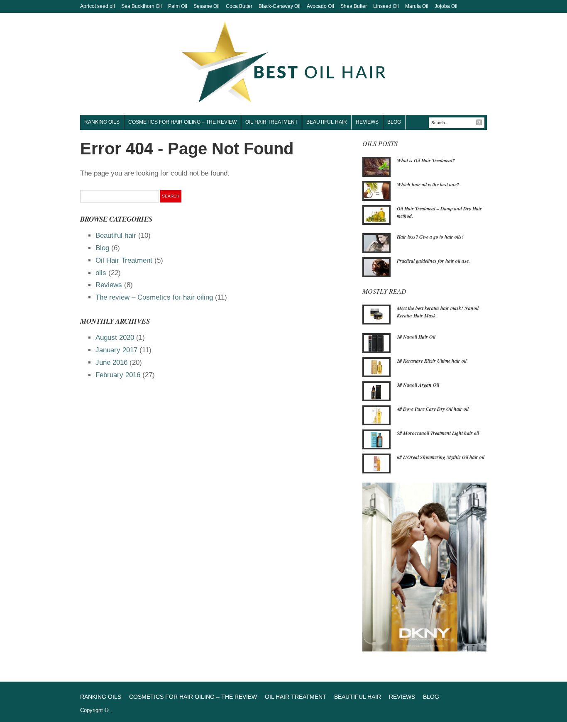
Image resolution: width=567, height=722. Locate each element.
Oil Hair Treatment (271, 122)
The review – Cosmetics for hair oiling (154, 297)
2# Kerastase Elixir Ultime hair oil (432, 360)
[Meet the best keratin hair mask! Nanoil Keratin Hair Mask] (376, 314)
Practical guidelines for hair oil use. (433, 260)
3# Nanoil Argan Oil (418, 384)
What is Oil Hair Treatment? (426, 160)
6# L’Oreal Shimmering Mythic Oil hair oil (440, 457)
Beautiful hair (326, 122)
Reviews (367, 122)
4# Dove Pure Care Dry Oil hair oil (433, 408)
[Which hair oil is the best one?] (376, 190)
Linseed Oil (386, 6)
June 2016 (111, 362)
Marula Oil (416, 6)
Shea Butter (353, 6)
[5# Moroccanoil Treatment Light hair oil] (376, 438)
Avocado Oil (320, 6)
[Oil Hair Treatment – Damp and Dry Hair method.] (376, 214)
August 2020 (114, 337)
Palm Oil (177, 6)
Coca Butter (239, 6)
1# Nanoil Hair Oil (416, 336)
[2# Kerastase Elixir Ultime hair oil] (376, 366)
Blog (394, 122)
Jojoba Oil (446, 6)
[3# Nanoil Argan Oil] (376, 390)
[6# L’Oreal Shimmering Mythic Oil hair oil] (376, 462)
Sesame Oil (206, 6)
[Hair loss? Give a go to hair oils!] (376, 242)
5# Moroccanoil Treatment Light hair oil (438, 433)
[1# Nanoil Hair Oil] (376, 342)
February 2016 (117, 375)
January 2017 (116, 350)
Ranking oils (102, 122)
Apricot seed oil (97, 6)
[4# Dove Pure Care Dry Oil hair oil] (376, 414)
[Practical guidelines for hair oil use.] (376, 266)
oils (100, 273)
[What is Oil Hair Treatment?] (376, 166)
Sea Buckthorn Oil (141, 6)
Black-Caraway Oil (280, 6)
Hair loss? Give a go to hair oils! (430, 236)
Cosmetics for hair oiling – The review (182, 122)
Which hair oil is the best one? (428, 184)
